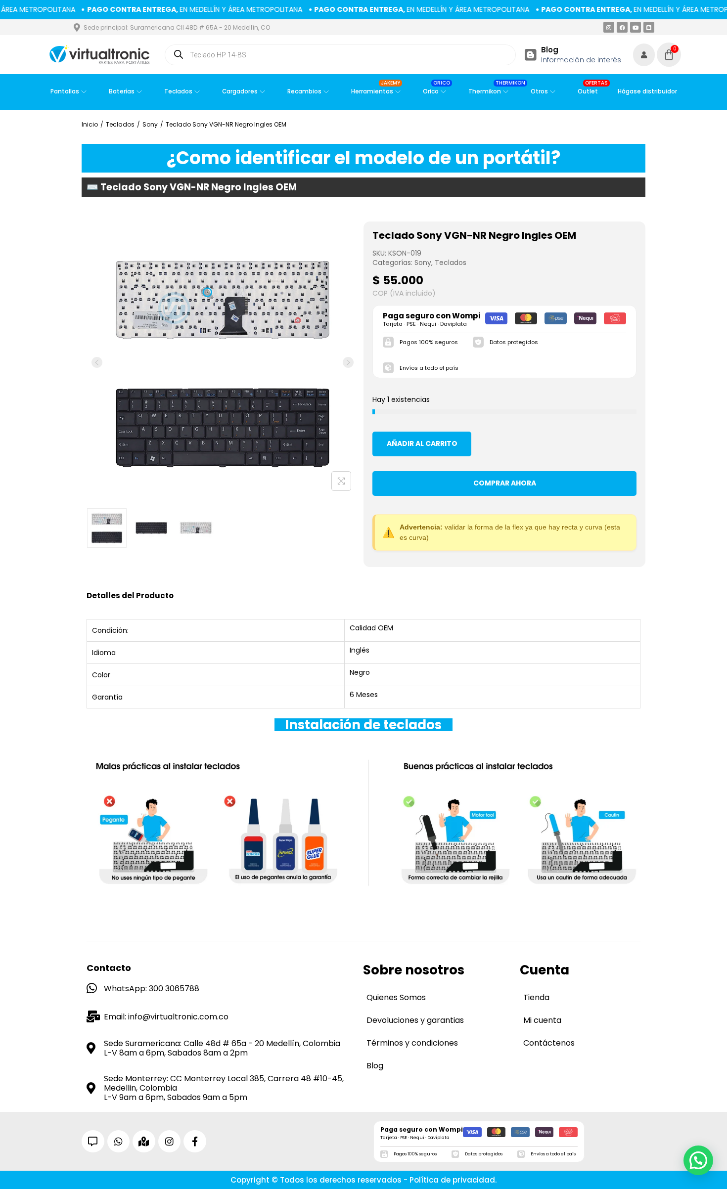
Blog (549, 49)
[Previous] (96, 362)
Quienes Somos (396, 997)
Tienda (536, 997)
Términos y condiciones (412, 1043)
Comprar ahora (504, 483)
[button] (698, 1160)
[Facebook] (622, 27)
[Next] (348, 362)
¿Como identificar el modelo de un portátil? (364, 158)
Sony (150, 124)
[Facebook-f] (194, 1141)
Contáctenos (549, 1043)
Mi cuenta (542, 1020)
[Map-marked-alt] (144, 1141)
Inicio (90, 124)
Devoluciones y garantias (415, 1020)
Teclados (120, 124)
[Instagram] (608, 27)
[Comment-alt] (93, 1141)
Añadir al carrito (422, 443)
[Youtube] (635, 27)
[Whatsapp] (118, 1141)
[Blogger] (648, 27)
